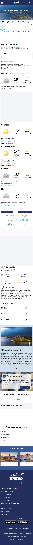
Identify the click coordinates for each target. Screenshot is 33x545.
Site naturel (16, 399)
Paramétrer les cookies (25, 533)
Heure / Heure (15, 32)
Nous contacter (6, 500)
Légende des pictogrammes (10, 503)
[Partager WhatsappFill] (27, 220)
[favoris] (28, 10)
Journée (6, 32)
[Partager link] (12, 220)
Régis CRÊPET (16, 47)
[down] (16, 368)
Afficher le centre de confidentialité (17, 536)
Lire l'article (25, 387)
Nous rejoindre (6, 497)
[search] (30, 2)
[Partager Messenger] (23, 220)
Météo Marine (5, 511)
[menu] (2, 2)
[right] (31, 24)
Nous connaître (6, 494)
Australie (6, 6)
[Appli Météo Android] (22, 522)
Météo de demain (7, 212)
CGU (16, 528)
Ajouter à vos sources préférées (18, 224)
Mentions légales (8, 528)
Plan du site (26, 528)
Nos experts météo (7, 492)
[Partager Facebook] (16, 220)
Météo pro (4, 514)
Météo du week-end (25, 212)
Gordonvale (17, 6)
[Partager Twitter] (20, 220)
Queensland (11, 6)
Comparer (26, 32)
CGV (20, 528)
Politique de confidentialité (11, 533)
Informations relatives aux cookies (17, 531)
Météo (2, 6)
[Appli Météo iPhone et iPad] (10, 522)
